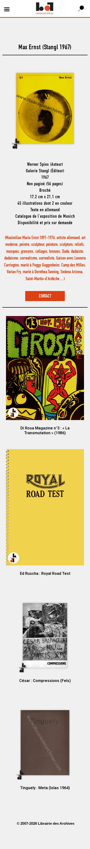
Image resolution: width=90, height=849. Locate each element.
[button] (7, 9)
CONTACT (45, 296)
